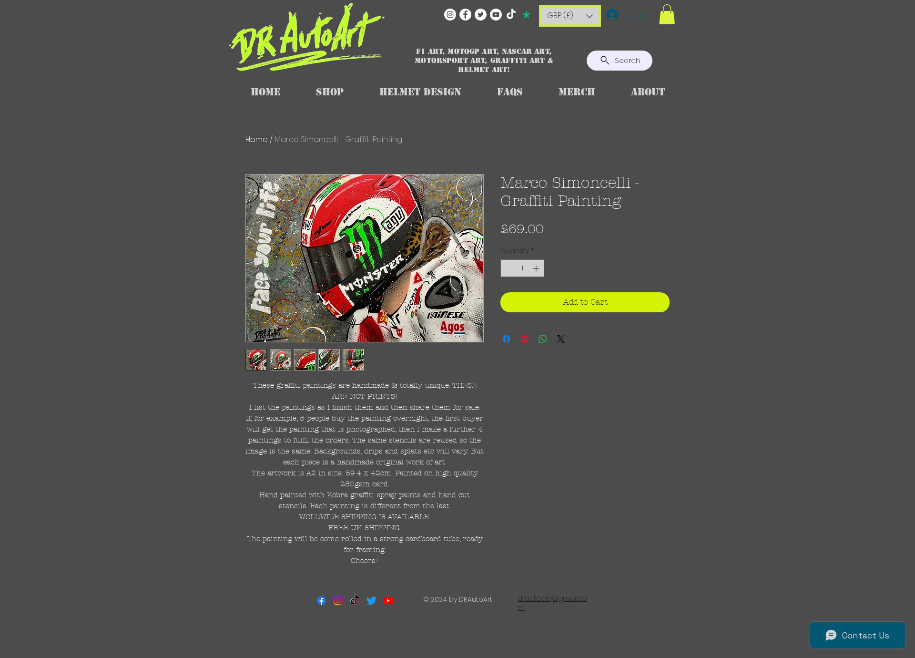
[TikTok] (511, 15)
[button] (570, 16)
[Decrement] (508, 268)
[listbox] (570, 16)
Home (256, 139)
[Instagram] (450, 15)
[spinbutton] (522, 268)
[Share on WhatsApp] (543, 339)
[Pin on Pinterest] (524, 339)
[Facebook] (465, 15)
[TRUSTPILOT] (526, 15)
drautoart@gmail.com (552, 603)
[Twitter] (481, 15)
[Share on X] (561, 339)
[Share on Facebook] (506, 339)
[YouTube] (496, 15)
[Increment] (537, 268)
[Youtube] (388, 601)
